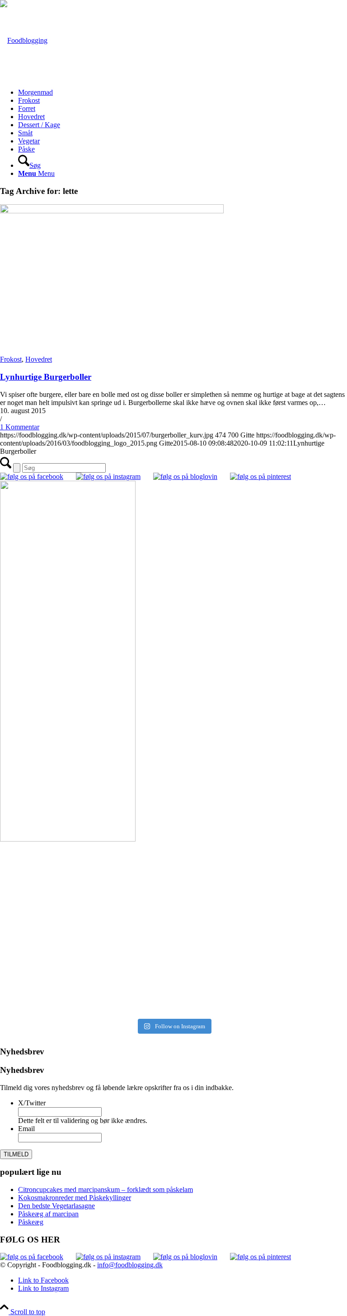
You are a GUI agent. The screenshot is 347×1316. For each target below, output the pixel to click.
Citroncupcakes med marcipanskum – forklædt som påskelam (105, 1189)
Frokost (11, 359)
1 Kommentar (19, 427)
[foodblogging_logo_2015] (23, 40)
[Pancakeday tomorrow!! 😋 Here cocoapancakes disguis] (261, 994)
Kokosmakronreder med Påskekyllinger (74, 1197)
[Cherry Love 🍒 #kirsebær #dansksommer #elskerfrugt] (85, 915)
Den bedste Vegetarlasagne (56, 1206)
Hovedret (38, 359)
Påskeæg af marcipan (48, 1214)
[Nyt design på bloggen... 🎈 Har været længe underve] (85, 990)
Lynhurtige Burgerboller (45, 377)
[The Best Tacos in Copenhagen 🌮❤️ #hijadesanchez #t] (261, 861)
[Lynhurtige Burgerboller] (112, 211)
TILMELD (16, 1154)
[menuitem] (182, 92)
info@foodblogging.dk (130, 1265)
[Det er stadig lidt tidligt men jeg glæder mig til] (85, 956)
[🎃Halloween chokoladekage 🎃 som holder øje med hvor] (85, 873)
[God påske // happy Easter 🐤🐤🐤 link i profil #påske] (261, 952)
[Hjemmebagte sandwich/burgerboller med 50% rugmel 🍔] (261, 919)
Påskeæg (30, 1222)
